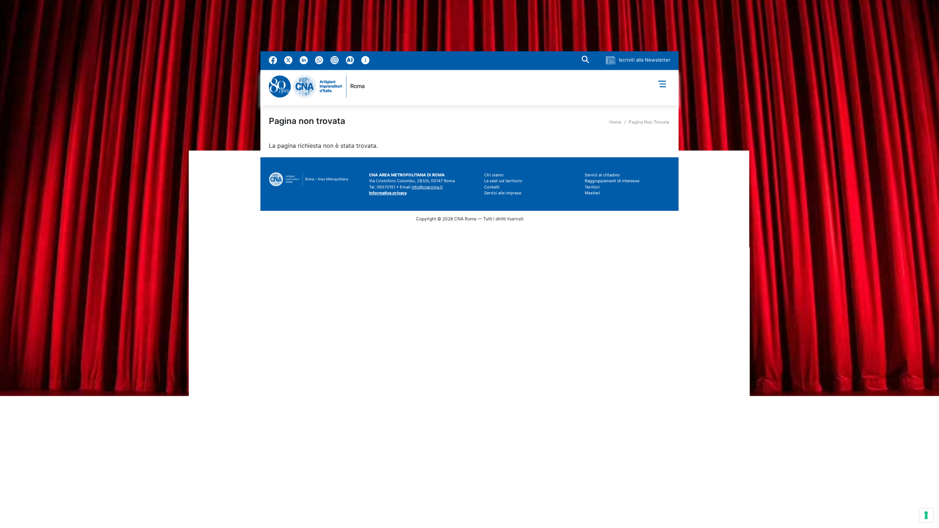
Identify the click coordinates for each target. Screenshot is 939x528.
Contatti (492, 187)
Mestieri (592, 192)
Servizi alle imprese (502, 192)
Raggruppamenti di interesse (612, 180)
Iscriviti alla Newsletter (645, 60)
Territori (592, 187)
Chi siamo (494, 174)
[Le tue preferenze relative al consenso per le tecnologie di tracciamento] (926, 515)
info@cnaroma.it (427, 187)
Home (615, 122)
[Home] (320, 87)
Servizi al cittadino (602, 174)
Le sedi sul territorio (503, 180)
